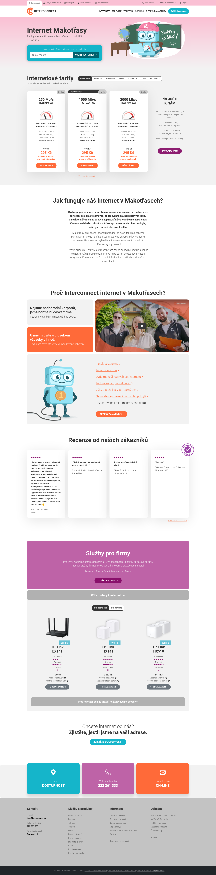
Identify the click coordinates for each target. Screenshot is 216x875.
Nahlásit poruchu (158, 823)
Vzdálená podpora (159, 827)
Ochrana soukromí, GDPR (96, 870)
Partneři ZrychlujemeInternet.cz (122, 870)
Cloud (70, 845)
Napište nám (163, 784)
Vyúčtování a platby (159, 819)
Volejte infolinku (108, 784)
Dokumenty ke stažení (119, 841)
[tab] (108, 701)
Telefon (128, 11)
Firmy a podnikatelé (53, 3)
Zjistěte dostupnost (108, 741)
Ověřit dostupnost (178, 11)
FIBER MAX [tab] (85, 79)
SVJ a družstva (86, 3)
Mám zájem (46, 165)
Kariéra (113, 834)
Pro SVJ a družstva (76, 853)
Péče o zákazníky (156, 11)
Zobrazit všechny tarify (87, 176)
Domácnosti (35, 3)
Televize (117, 11)
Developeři (70, 3)
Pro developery (74, 849)
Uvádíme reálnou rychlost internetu (118, 376)
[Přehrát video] (142, 326)
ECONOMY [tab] (155, 79)
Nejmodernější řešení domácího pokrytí (121, 396)
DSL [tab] (144, 79)
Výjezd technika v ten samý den (116, 390)
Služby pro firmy (107, 580)
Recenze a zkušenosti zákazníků (124, 830)
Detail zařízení (59, 687)
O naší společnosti (118, 823)
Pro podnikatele (75, 838)
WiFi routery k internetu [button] (107, 595)
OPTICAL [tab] (98, 79)
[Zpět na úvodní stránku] (41, 11)
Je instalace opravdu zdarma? (164, 815)
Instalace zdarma (107, 363)
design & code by (151, 870)
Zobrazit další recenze (177, 520)
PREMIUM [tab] (110, 79)
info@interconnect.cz (168, 3)
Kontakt (154, 837)
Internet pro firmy (75, 842)
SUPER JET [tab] (133, 79)
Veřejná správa (103, 3)
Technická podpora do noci (113, 383)
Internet (104, 11)
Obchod (139, 11)
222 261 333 (149, 3)
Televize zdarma (106, 370)
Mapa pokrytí (115, 827)
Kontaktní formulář (118, 819)
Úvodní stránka (75, 815)
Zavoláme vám (169, 151)
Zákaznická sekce (117, 815)
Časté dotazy (156, 830)
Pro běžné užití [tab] (100, 608)
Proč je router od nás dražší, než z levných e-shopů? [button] (107, 701)
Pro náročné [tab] (116, 608)
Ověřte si (53, 784)
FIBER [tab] (121, 79)
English (185, 3)
